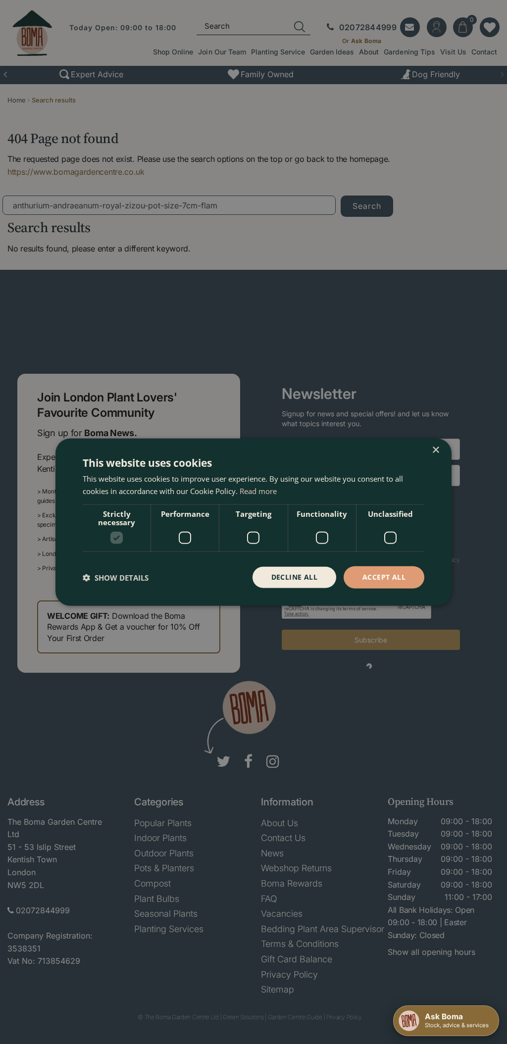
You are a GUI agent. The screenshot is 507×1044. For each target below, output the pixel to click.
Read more (258, 491)
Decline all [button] (294, 577)
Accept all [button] (384, 577)
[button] (116, 577)
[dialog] (253, 522)
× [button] (435, 449)
